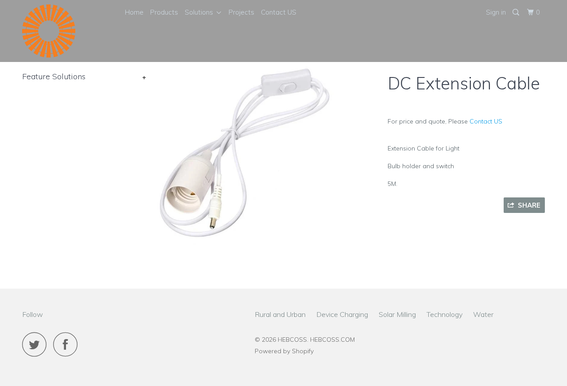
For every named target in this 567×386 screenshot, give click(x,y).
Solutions (201, 12)
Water (483, 314)
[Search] (516, 12)
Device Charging (342, 314)
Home (134, 12)
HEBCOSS (292, 340)
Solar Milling (397, 314)
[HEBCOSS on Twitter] (36, 344)
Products (164, 12)
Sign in (496, 12)
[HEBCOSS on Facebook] (67, 344)
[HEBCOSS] (67, 31)
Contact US (278, 12)
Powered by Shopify (284, 351)
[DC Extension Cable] (244, 155)
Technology (444, 314)
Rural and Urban (280, 314)
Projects (241, 12)
